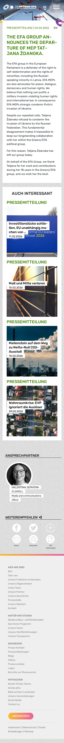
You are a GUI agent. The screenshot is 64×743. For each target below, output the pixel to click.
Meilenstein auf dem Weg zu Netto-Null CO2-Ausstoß (28, 347)
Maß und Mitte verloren (27, 283)
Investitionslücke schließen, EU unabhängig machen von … (28, 228)
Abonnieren (20, 716)
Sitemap (28, 731)
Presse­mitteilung (19, 27)
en (55, 27)
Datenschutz (29, 727)
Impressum (14, 727)
